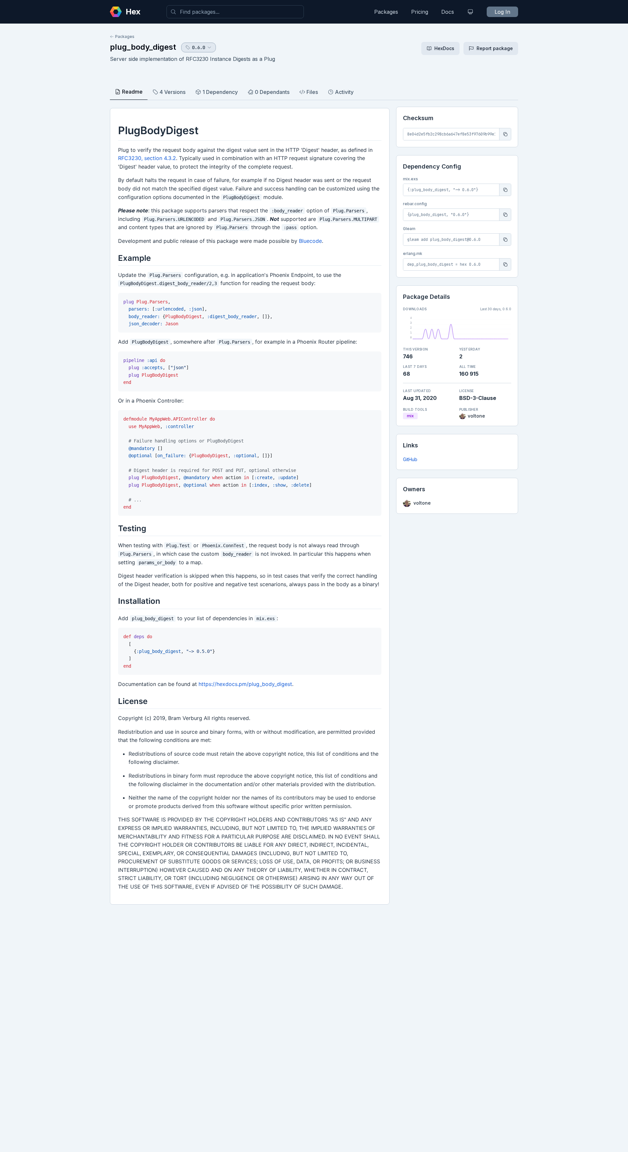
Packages (386, 12)
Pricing (419, 12)
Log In (502, 12)
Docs (447, 12)
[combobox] (235, 11)
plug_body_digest (143, 47)
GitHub (410, 459)
